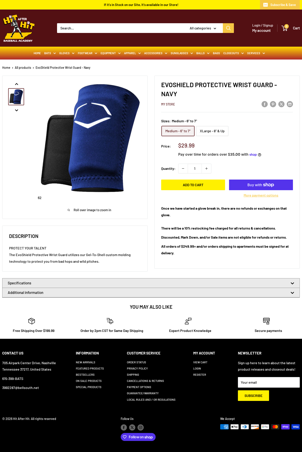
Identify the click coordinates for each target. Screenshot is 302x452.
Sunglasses (179, 53)
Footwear (85, 53)
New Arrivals (85, 362)
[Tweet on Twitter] (281, 103)
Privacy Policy (137, 368)
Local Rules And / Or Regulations (151, 399)
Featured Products (90, 368)
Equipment (108, 53)
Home (37, 53)
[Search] (228, 28)
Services (253, 53)
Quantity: (168, 168)
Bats (47, 53)
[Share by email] (290, 103)
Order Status (136, 362)
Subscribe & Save (283, 5)
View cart (200, 362)
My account (261, 30)
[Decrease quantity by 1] (183, 168)
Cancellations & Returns (145, 381)
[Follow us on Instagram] (141, 427)
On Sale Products (89, 381)
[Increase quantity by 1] (206, 168)
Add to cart (193, 185)
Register (199, 374)
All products (23, 67)
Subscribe (253, 395)
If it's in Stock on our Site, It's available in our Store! (141, 5)
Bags (216, 53)
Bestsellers (85, 374)
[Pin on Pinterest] (273, 103)
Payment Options (139, 387)
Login (197, 368)
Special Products (88, 387)
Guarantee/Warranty (143, 393)
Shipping (133, 374)
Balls (200, 53)
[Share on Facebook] (265, 103)
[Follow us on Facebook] (124, 427)
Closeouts (231, 53)
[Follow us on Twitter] (132, 427)
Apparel (130, 53)
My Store (168, 104)
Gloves (64, 53)
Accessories (153, 53)
